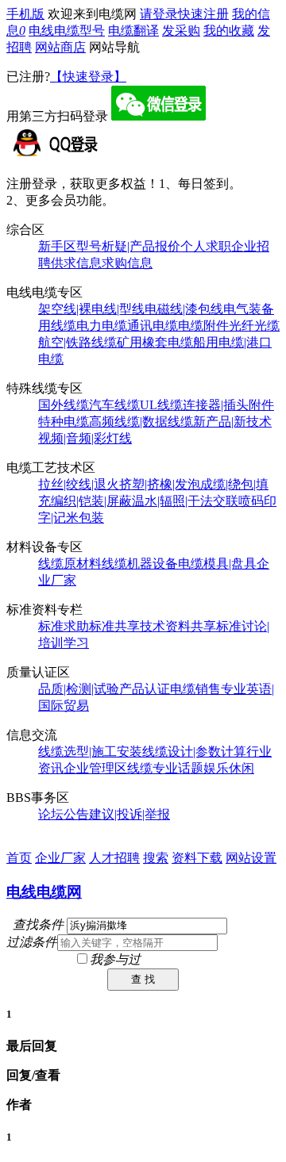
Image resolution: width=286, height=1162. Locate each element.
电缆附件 (203, 325)
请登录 (159, 14)
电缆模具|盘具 (217, 563)
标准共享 (114, 626)
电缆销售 (195, 689)
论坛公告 (63, 814)
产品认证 (144, 689)
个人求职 (205, 246)
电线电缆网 (44, 892)
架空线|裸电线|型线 (91, 309)
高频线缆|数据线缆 (141, 421)
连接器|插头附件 (228, 405)
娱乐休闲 (228, 768)
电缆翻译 (133, 30)
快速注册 (203, 14)
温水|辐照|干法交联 (185, 501)
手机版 (25, 14)
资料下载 (197, 858)
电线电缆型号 (67, 30)
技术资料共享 (178, 626)
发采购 (181, 30)
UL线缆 (161, 405)
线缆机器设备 (140, 563)
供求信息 (76, 263)
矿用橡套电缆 (155, 342)
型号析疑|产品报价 (128, 246)
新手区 (57, 246)
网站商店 (60, 47)
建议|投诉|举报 (129, 814)
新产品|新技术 (232, 421)
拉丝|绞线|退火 (78, 484)
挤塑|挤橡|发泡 (159, 484)
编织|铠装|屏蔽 (91, 501)
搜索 (155, 858)
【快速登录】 (88, 76)
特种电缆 (63, 421)
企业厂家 (60, 858)
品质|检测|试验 (78, 689)
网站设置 (251, 858)
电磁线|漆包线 (184, 309)
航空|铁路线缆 (77, 342)
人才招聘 (114, 858)
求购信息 (127, 263)
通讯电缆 (152, 325)
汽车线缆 (114, 405)
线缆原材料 (70, 563)
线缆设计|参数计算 (194, 751)
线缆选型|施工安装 (90, 751)
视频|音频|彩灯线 (85, 438)
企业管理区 (95, 768)
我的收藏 (228, 30)
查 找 (143, 979)
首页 (19, 858)
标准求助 (63, 626)
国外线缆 (63, 405)
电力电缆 (101, 325)
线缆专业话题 (165, 768)
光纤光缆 (254, 325)
